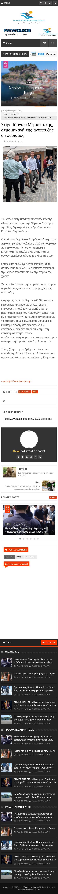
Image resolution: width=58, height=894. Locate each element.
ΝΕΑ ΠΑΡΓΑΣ (12, 141)
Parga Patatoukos (31, 887)
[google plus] (27, 457)
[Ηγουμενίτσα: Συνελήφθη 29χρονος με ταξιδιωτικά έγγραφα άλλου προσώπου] (29, 520)
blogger (9, 556)
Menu (7, 2)
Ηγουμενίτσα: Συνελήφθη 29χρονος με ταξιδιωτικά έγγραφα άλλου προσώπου (33, 661)
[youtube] (31, 457)
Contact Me (50, 642)
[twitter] (18, 457)
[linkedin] (40, 457)
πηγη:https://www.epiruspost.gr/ (16, 381)
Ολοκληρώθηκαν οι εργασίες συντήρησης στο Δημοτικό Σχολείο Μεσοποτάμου (34, 718)
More (52, 497)
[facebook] (22, 457)
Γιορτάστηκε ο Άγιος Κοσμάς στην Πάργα (34, 673)
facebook (31, 556)
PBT (38, 889)
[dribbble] (35, 457)
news (41, 54)
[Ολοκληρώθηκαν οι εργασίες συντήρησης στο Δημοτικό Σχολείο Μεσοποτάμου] (33, 54)
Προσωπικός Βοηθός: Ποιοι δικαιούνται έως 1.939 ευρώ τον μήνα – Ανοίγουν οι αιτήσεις (34, 690)
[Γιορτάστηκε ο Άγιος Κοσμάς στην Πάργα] (6, 676)
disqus (20, 556)
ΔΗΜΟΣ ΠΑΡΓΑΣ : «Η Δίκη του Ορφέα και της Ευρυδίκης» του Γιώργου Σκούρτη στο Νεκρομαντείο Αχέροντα (35, 705)
